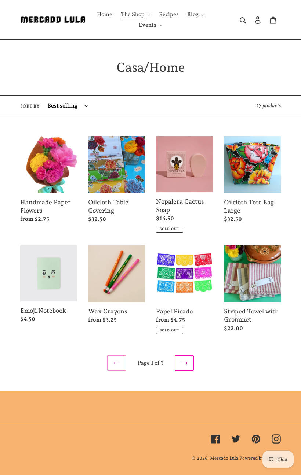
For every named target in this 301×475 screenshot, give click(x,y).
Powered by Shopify (260, 458)
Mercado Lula (224, 458)
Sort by (30, 106)
